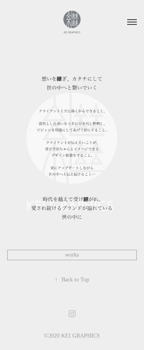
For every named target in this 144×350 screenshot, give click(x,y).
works (72, 255)
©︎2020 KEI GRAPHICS (72, 336)
